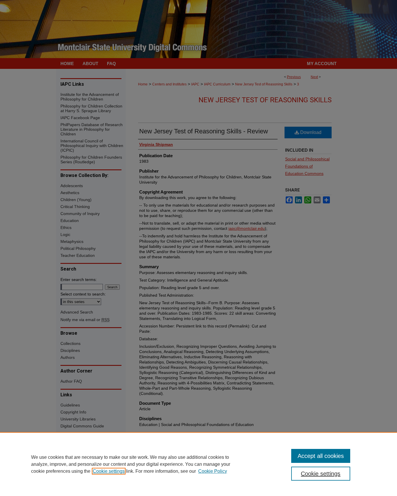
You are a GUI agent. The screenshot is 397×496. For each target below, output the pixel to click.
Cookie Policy (212, 471)
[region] (198, 464)
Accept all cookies (321, 456)
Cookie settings (109, 471)
